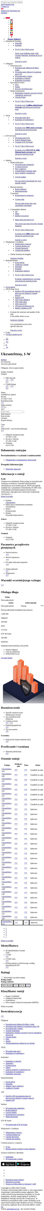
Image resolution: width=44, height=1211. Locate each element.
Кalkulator (9, 1157)
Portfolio (18, 45)
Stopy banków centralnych (25, 173)
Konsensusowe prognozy (24, 195)
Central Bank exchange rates (25, 171)
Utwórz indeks (11, 1112)
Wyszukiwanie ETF (22, 138)
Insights (20, 258)
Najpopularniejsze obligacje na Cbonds (20, 1043)
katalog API (19, 298)
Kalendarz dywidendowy (24, 120)
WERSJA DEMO (17, 320)
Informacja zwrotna (13, 1182)
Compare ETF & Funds (24, 142)
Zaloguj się (5, 11)
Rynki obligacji (20, 189)
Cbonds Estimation (13, 1031)
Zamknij (4, 13)
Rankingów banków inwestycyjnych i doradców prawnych (28, 94)
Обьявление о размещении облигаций (21, 460)
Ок (2, 1207)
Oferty (8, 1068)
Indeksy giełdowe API (23, 308)
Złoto (17, 214)
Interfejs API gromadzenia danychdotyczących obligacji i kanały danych (27, 293)
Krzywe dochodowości (23, 89)
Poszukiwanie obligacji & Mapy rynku (20, 1024)
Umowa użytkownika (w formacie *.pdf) (21, 1184)
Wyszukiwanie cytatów (23, 76)
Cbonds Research (21, 248)
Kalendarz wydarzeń (22, 78)
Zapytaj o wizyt (16, 330)
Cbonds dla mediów (22, 250)
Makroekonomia (21, 191)
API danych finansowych (24, 306)
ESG (17, 85)
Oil (16, 212)
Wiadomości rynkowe (23, 244)
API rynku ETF (21, 304)
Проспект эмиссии (13, 469)
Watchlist (18, 43)
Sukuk (17, 87)
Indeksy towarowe (22, 216)
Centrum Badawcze (22, 246)
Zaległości (9, 1063)
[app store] (8, 1165)
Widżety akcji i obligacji (14, 1086)
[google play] (23, 1165)
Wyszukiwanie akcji (22, 118)
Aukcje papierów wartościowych (18, 1070)
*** (7, 380)
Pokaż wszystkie (7, 941)
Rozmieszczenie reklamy (15, 1180)
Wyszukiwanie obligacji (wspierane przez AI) (22, 1026)
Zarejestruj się (15, 11)
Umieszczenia (11, 1065)
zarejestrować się (12, 1209)
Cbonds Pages (20, 97)
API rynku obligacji (22, 300)
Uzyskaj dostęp (6, 658)
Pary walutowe (20, 169)
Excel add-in (19, 263)
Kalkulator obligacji (22, 271)
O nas (8, 332)
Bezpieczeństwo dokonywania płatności (20, 1149)
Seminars (13, 258)
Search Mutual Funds (23, 140)
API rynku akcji (21, 302)
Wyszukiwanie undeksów (24, 165)
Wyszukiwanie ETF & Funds (16, 1125)
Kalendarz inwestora (22, 80)
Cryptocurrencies (21, 167)
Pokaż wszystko (7, 496)
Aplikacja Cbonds (21, 265)
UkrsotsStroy (10, 503)
